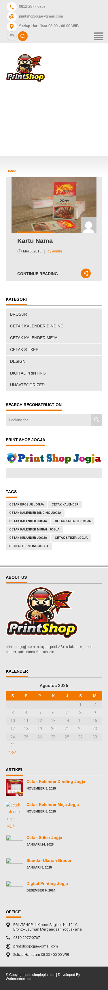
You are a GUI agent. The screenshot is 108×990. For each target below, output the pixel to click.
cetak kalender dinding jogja (35, 513)
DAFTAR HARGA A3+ (57, 105)
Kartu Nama (35, 240)
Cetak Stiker (24, 349)
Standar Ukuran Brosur (48, 860)
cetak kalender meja (73, 521)
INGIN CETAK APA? (55, 136)
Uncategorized (27, 385)
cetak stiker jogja (71, 538)
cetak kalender (65, 504)
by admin (55, 251)
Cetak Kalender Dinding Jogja (55, 781)
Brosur (18, 314)
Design (17, 361)
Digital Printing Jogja (28, 546)
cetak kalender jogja (28, 521)
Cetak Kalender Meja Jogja (52, 804)
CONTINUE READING (37, 273)
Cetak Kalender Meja (33, 337)
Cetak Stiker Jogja (44, 837)
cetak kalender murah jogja (34, 529)
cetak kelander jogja (28, 538)
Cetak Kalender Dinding (37, 326)
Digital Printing (28, 373)
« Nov (11, 752)
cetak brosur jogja (26, 504)
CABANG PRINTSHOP (58, 120)
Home (40, 89)
